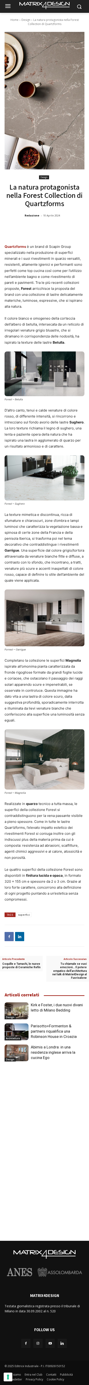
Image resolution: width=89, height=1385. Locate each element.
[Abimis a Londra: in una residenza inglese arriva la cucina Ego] (17, 1053)
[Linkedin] (19, 936)
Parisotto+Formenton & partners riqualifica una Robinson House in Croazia (54, 1031)
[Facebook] (9, 936)
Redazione (32, 215)
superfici (24, 914)
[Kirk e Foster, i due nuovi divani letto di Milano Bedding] (17, 1010)
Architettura (13, 1038)
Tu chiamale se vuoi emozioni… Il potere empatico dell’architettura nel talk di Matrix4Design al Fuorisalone (69, 970)
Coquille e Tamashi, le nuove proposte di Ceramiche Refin (21, 965)
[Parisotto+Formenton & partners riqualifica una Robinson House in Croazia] (17, 1031)
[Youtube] (50, 1343)
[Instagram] (38, 1343)
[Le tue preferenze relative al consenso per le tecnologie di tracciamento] (8, 1377)
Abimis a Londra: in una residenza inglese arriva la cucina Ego (53, 1052)
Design (25, 20)
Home (14, 20)
